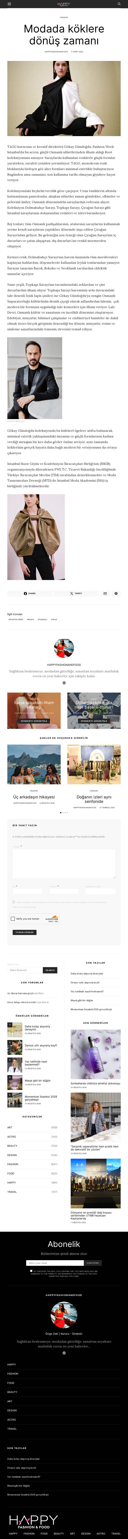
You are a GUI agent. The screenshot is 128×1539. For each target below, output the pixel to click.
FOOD (10, 1173)
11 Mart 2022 (77, 52)
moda (31, 619)
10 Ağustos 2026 (33, 1084)
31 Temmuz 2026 (107, 807)
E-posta (54, 886)
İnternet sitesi (93, 887)
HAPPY (94, 699)
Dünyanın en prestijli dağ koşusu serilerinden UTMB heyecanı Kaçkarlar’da (91, 1215)
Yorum (16, 847)
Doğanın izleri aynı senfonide (94, 799)
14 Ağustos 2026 (33, 1068)
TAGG (54, 619)
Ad (15, 886)
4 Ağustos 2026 (47, 803)
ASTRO (11, 1136)
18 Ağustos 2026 (33, 1033)
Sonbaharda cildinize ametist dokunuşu (95, 1083)
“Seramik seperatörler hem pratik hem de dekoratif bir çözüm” (94, 1148)
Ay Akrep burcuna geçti (20, 993)
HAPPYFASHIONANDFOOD (56, 52)
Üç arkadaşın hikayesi (34, 797)
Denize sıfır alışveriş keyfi (41, 1045)
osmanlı (43, 619)
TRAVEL (12, 1191)
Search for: (13, 964)
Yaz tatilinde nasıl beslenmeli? (36, 1063)
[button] (61, 813)
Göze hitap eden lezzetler (22, 1002)
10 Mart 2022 (47, 713)
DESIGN (12, 1155)
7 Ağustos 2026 (78, 1222)
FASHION (64, 17)
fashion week (16, 619)
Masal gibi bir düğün (37, 1080)
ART (9, 1127)
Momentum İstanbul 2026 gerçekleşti (41, 1098)
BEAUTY (12, 1145)
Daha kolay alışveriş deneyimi (37, 1028)
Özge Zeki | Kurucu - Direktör (64, 1333)
